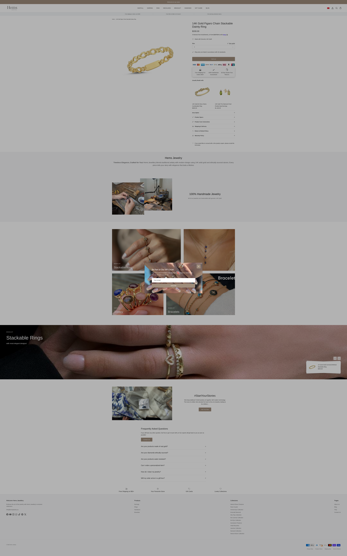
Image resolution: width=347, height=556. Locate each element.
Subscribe (173, 285)
